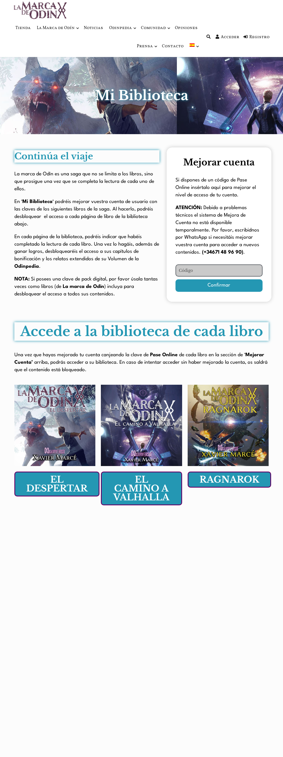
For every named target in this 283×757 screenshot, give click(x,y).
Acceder (230, 37)
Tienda (23, 28)
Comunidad (153, 28)
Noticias (93, 28)
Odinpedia (120, 28)
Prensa (145, 46)
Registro (259, 37)
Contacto (173, 46)
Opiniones (186, 28)
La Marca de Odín (56, 28)
